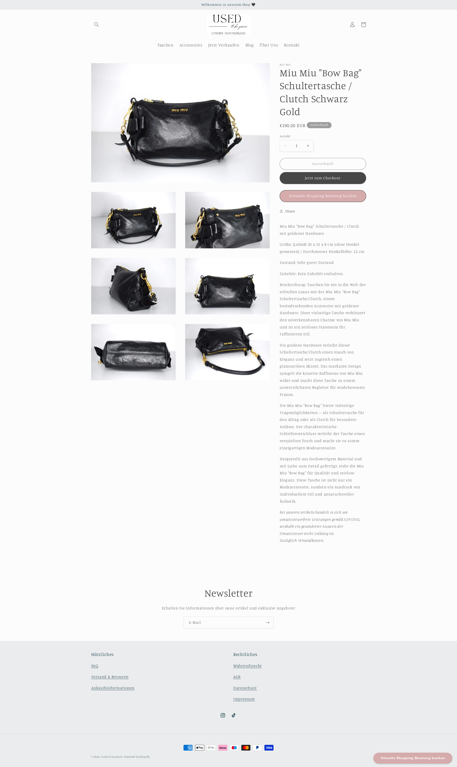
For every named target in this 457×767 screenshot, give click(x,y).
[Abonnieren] (267, 622)
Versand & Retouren (110, 676)
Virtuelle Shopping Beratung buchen (323, 196)
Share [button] (290, 211)
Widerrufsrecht (247, 665)
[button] (96, 24)
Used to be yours (112, 756)
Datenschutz (245, 687)
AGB (237, 676)
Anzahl (285, 136)
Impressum (244, 698)
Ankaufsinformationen (113, 687)
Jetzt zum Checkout (323, 178)
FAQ (94, 665)
